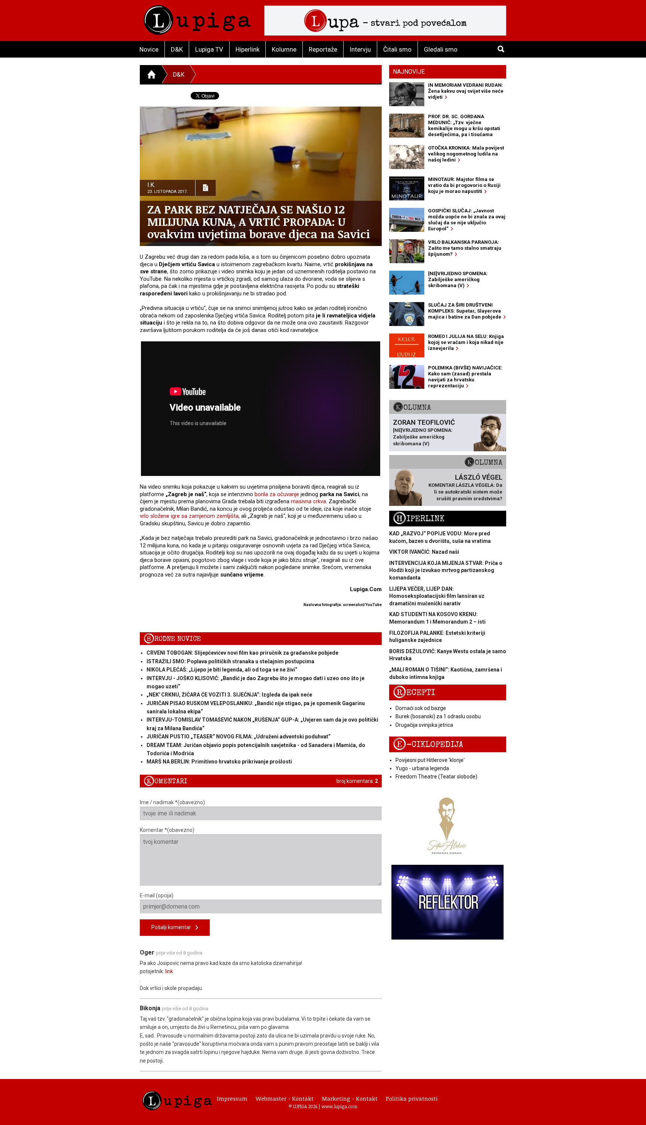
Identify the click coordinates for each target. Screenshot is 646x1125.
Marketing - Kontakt (350, 1098)
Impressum (232, 1098)
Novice (149, 49)
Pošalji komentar (173, 927)
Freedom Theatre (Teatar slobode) (436, 777)
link (169, 971)
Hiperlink (247, 49)
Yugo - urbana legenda (422, 768)
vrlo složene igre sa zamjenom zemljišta (189, 516)
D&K (177, 49)
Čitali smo (397, 49)
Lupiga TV (209, 49)
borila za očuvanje (277, 494)
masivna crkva (308, 501)
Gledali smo (441, 49)
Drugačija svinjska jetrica (424, 725)
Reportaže (323, 49)
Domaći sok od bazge (421, 708)
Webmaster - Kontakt (285, 1098)
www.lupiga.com (339, 1106)
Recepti (414, 693)
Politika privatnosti (412, 1098)
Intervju (360, 49)
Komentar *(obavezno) (167, 830)
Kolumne (284, 49)
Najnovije (409, 71)
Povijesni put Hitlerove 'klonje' (430, 760)
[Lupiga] (197, 18)
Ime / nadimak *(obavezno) (172, 802)
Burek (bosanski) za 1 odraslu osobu (438, 716)
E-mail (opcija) (156, 895)
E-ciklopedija (428, 744)
